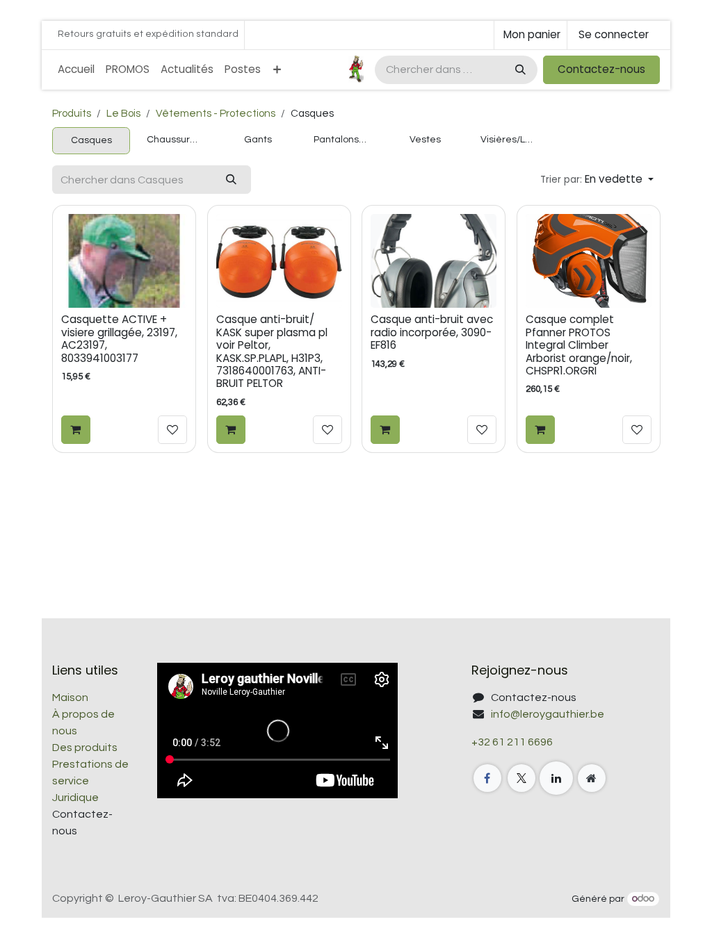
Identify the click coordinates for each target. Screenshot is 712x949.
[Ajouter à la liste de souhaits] (172, 430)
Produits (71, 113)
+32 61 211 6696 (512, 742)
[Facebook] (487, 778)
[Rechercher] (519, 70)
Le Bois (123, 113)
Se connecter (613, 34)
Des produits (85, 747)
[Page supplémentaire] (592, 778)
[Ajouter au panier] (75, 430)
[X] (521, 778)
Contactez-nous (601, 69)
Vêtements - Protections (215, 113)
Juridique (75, 797)
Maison (70, 697)
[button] (597, 179)
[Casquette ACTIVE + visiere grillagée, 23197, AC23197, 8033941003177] (124, 261)
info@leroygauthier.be (547, 714)
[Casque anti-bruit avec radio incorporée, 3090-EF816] (433, 261)
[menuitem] (76, 69)
